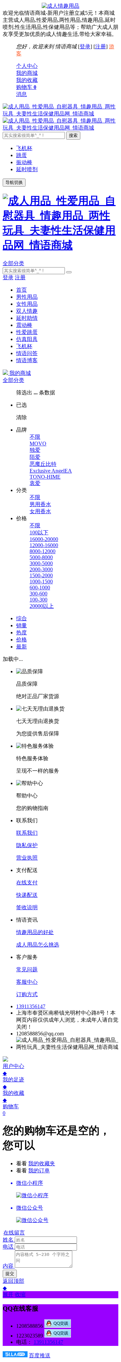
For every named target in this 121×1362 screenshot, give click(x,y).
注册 (100, 46)
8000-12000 (42, 551)
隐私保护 (27, 845)
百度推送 (39, 1355)
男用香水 (40, 504)
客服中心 (27, 982)
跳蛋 (21, 155)
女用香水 (40, 511)
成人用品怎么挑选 (37, 944)
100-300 (38, 599)
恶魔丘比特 (43, 464)
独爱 (35, 450)
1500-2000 (41, 575)
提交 (9, 1273)
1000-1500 (41, 581)
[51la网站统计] (15, 1355)
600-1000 (40, 587)
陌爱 (35, 457)
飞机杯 (24, 148)
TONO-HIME (45, 477)
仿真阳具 (27, 339)
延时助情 (27, 318)
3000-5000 (41, 563)
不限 (35, 437)
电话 (8, 1247)
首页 (21, 290)
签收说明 (27, 907)
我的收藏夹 (41, 1163)
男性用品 (27, 297)
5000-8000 (41, 557)
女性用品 (27, 304)
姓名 (8, 1240)
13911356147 (30, 1006)
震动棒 (24, 325)
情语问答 (27, 353)
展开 (8, 1294)
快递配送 (27, 895)
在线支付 (27, 882)
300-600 (38, 593)
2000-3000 (41, 569)
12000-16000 (44, 545)
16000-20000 (44, 539)
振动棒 (24, 162)
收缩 (20, 1294)
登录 (85, 46)
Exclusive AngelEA (51, 471)
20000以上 (42, 606)
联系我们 (27, 833)
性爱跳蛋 (27, 332)
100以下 (39, 532)
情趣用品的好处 (35, 932)
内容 (8, 1266)
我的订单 (39, 1170)
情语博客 (27, 360)
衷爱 (35, 483)
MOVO (38, 443)
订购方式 (27, 994)
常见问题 (27, 969)
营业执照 (27, 858)
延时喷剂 (27, 169)
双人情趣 (27, 311)
